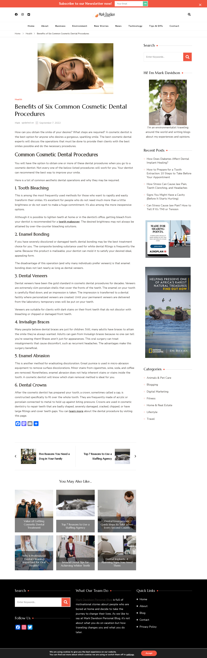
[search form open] (189, 14)
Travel (151, 419)
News (118, 26)
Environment (79, 26)
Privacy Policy (148, 626)
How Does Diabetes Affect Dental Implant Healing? (168, 160)
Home (31, 26)
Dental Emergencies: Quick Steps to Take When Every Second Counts (117, 524)
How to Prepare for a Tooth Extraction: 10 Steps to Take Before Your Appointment (169, 173)
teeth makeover (69, 221)
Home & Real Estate (159, 405)
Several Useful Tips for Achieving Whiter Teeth (75, 564)
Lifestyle (152, 412)
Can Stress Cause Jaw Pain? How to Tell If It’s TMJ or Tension (169, 207)
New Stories (101, 26)
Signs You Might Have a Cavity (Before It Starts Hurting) (166, 196)
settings (130, 654)
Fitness (151, 398)
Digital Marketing (158, 391)
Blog (142, 613)
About (44, 26)
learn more (76, 411)
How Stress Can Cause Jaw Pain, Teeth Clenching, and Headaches (167, 186)
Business (60, 26)
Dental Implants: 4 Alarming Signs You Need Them (116, 562)
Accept (149, 653)
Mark (17, 123)
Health (18, 99)
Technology (135, 26)
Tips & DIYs (156, 26)
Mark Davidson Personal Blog (94, 599)
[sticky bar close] (200, 5)
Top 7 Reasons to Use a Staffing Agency (75, 526)
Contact (174, 26)
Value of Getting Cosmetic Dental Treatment (34, 524)
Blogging (152, 384)
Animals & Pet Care (159, 378)
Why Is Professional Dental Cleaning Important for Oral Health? (34, 560)
